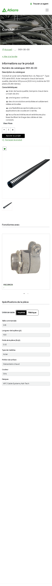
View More (7, 124)
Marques (5, 379)
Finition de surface (9, 360)
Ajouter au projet (13, 136)
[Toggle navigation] (47, 10)
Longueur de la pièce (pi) (11, 331)
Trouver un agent (40, 4)
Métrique (32, 313)
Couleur (5, 369)
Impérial (21, 313)
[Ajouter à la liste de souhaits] (5, 149)
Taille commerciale (9, 321)
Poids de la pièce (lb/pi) (11, 340)
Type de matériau (9, 350)
